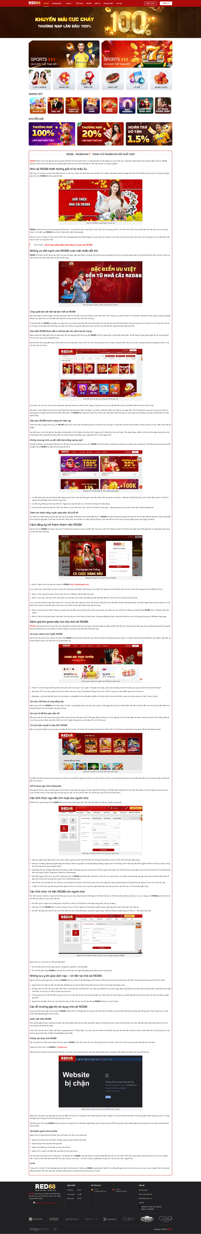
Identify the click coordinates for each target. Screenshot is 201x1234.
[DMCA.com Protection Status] (45, 1203)
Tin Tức (119, 3)
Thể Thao (79, 3)
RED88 (46, 3)
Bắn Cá (97, 3)
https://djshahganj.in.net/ (79, 584)
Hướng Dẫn (56, 3)
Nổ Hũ (89, 3)
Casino (68, 3)
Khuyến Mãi (108, 3)
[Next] (167, 106)
